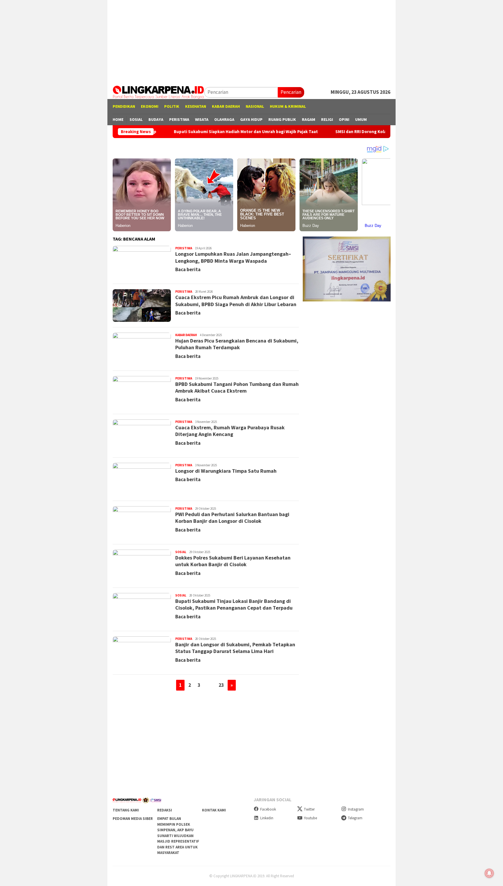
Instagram (356, 809)
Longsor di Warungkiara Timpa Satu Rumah (226, 470)
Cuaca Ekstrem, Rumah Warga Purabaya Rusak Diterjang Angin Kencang (230, 430)
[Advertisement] (251, 41)
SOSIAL (180, 552)
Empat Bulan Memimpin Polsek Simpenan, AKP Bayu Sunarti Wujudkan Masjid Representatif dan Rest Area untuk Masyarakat (178, 835)
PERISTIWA (183, 248)
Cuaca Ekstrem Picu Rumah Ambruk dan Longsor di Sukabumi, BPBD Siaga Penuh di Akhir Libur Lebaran (235, 300)
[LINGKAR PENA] (158, 92)
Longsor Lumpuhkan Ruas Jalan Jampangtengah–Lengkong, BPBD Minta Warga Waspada (233, 257)
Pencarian (291, 92)
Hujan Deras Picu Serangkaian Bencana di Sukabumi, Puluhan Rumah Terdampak (236, 344)
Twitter (309, 809)
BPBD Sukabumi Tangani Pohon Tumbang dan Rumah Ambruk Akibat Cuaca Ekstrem (237, 387)
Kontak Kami (214, 810)
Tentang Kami (126, 810)
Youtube (310, 818)
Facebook (268, 809)
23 (221, 685)
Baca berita (188, 269)
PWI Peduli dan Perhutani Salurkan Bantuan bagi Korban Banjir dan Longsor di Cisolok (232, 517)
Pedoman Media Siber (133, 818)
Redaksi (164, 810)
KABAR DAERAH (186, 335)
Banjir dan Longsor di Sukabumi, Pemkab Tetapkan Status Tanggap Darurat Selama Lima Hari (235, 647)
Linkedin (266, 818)
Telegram (355, 818)
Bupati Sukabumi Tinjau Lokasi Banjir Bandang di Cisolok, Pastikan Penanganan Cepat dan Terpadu (234, 604)
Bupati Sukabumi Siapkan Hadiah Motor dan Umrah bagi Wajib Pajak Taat (216, 131)
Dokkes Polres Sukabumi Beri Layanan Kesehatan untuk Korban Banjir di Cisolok (233, 561)
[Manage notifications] (489, 873)
